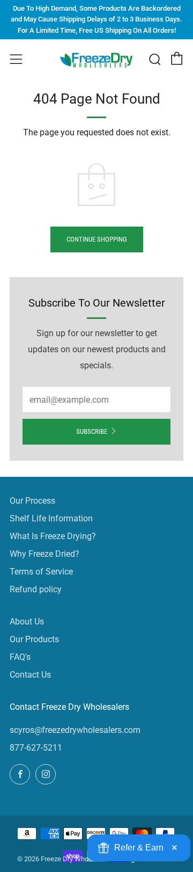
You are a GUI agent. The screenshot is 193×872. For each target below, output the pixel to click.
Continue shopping (96, 239)
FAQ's (20, 657)
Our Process (32, 501)
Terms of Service (41, 571)
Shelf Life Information (51, 518)
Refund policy (36, 589)
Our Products (34, 639)
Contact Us (30, 675)
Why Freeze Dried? (44, 554)
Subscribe (91, 431)
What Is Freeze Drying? (53, 536)
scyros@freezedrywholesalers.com (75, 730)
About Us (27, 621)
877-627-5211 (36, 748)
